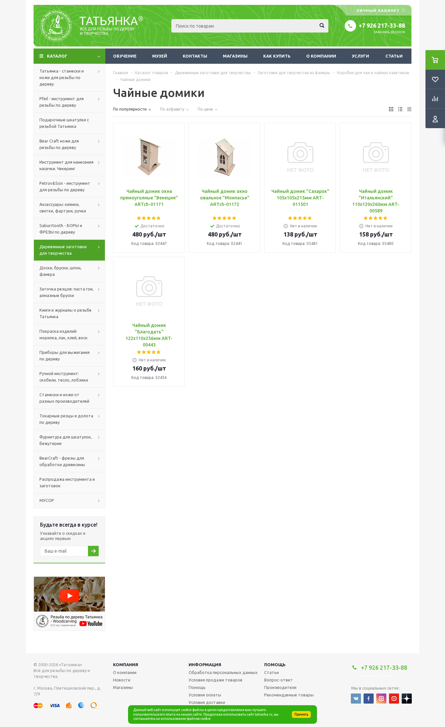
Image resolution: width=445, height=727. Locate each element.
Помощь (275, 664)
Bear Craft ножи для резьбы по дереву (59, 144)
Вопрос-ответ (278, 680)
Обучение (124, 56)
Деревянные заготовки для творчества (63, 249)
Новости (121, 680)
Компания (125, 664)
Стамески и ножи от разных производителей (64, 397)
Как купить (277, 56)
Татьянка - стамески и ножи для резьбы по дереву (61, 77)
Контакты (195, 56)
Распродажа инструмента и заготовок (67, 482)
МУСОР (46, 500)
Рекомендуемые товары (289, 695)
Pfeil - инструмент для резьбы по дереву (61, 101)
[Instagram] (381, 698)
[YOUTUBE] (394, 698)
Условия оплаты (205, 695)
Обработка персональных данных (223, 672)
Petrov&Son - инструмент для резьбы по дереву (64, 186)
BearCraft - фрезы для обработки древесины (62, 461)
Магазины (235, 56)
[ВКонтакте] (356, 698)
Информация (205, 664)
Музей (159, 56)
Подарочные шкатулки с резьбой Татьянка (64, 122)
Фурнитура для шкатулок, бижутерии (65, 440)
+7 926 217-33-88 (382, 25)
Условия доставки (207, 702)
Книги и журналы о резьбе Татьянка (65, 313)
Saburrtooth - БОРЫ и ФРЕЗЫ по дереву (60, 228)
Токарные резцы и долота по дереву (66, 418)
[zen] (407, 698)
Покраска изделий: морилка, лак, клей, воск (63, 334)
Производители (280, 687)
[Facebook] (369, 698)
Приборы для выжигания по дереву (64, 355)
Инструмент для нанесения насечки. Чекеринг (66, 165)
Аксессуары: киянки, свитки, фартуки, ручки (62, 207)
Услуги (360, 56)
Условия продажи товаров (215, 680)
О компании (321, 56)
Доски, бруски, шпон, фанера (60, 270)
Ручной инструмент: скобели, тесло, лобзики (63, 376)
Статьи (394, 56)
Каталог (57, 56)
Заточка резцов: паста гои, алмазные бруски (66, 292)
